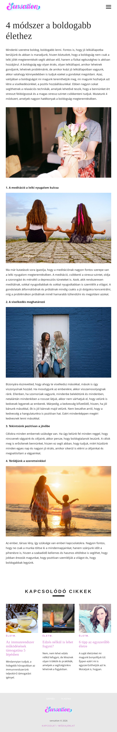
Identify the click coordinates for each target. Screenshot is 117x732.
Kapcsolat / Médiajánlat (58, 725)
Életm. (11, 636)
